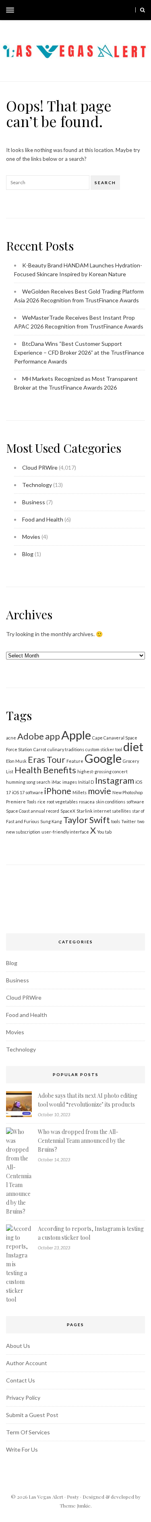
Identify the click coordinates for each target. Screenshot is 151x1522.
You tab (104, 831)
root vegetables (62, 801)
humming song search (28, 782)
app (52, 736)
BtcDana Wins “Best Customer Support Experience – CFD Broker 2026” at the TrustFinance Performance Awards (79, 352)
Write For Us (22, 1449)
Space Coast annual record (32, 810)
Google (103, 758)
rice (41, 801)
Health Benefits (45, 769)
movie (99, 790)
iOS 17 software (27, 792)
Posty (73, 1496)
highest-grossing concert (102, 771)
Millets (79, 792)
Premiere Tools (21, 801)
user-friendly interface (65, 831)
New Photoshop (127, 792)
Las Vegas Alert (46, 1496)
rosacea (87, 801)
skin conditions (110, 801)
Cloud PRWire (40, 467)
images (69, 782)
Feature (74, 761)
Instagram (114, 780)
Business (33, 502)
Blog (27, 553)
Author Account (26, 1363)
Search (105, 182)
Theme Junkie (75, 1505)
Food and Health (42, 519)
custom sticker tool (103, 749)
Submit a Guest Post (32, 1414)
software (135, 801)
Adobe (30, 736)
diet (133, 746)
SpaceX (67, 810)
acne (11, 737)
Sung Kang (51, 821)
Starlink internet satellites (104, 810)
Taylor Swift (86, 819)
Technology (37, 484)
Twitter (128, 821)
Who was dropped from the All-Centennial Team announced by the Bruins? (81, 1140)
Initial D (86, 782)
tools (115, 821)
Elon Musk (16, 761)
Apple (76, 735)
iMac (56, 782)
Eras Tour (46, 759)
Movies (31, 536)
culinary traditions (66, 749)
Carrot (39, 749)
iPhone (57, 790)
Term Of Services (28, 1432)
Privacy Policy (23, 1397)
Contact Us (20, 1380)
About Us (18, 1345)
